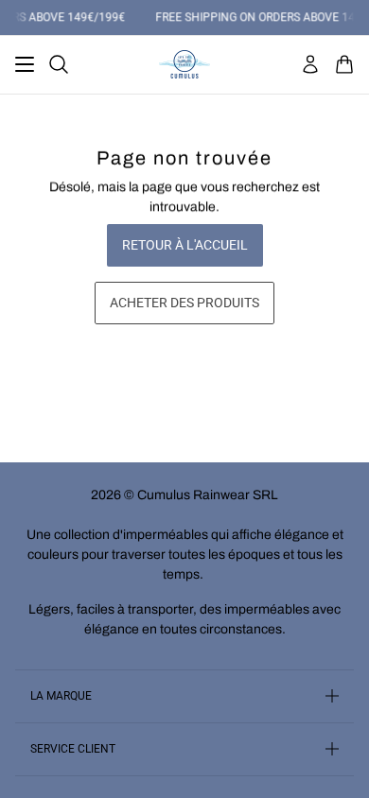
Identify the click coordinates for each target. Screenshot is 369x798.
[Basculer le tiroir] (24, 64)
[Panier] (344, 64)
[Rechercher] (58, 64)
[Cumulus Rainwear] (184, 64)
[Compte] (310, 64)
